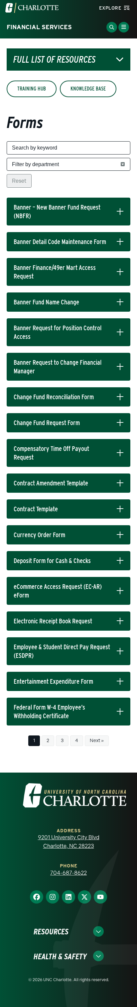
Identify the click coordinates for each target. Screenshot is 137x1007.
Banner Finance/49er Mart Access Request (55, 272)
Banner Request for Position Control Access (57, 332)
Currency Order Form (39, 535)
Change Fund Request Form (47, 423)
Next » (97, 740)
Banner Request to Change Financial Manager (57, 366)
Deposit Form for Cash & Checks (52, 561)
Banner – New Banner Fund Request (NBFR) (57, 211)
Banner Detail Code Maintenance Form (60, 242)
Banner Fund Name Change (46, 302)
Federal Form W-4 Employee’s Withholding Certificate (49, 711)
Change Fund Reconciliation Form (54, 397)
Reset (19, 181)
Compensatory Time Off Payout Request (51, 453)
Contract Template (36, 509)
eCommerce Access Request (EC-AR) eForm (58, 591)
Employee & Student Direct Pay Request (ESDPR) (62, 651)
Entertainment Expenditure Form (53, 681)
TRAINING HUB (31, 89)
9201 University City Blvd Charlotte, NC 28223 (68, 841)
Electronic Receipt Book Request (53, 621)
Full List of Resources (54, 59)
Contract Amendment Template (51, 483)
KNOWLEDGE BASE (88, 89)
